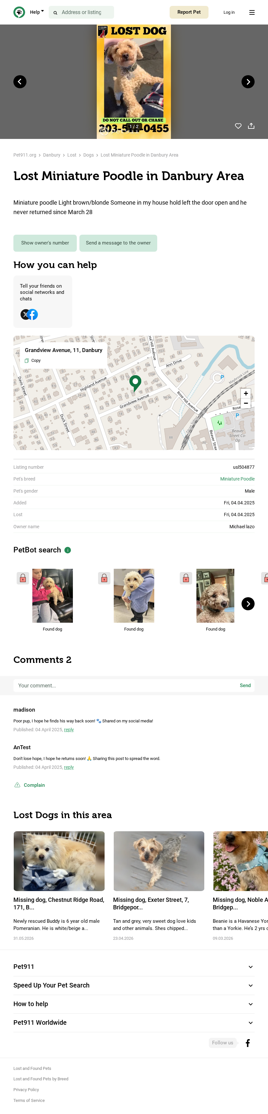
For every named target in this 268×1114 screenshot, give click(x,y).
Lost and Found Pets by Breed (40, 1078)
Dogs (88, 155)
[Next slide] (248, 81)
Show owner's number (45, 243)
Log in (229, 12)
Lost (71, 155)
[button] (135, 384)
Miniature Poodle (237, 478)
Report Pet (189, 12)
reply (69, 729)
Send (245, 685)
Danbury (51, 155)
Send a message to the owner (118, 243)
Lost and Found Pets (32, 1068)
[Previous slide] (19, 81)
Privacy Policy (26, 1089)
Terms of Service (29, 1100)
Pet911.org (24, 155)
